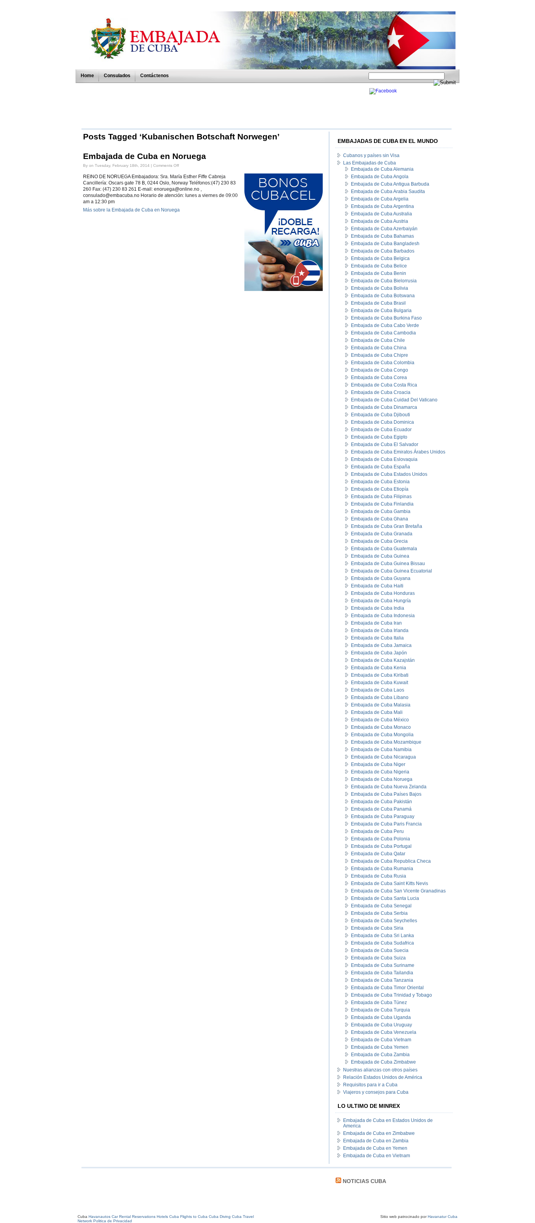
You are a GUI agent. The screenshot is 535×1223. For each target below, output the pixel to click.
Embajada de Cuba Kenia (378, 667)
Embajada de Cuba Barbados (382, 251)
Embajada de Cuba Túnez (379, 1002)
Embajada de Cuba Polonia (380, 839)
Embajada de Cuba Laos (377, 690)
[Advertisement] (223, 105)
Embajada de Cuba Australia (381, 214)
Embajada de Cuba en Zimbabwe (379, 1133)
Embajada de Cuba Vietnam (381, 1039)
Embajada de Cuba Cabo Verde (385, 325)
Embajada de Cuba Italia (377, 638)
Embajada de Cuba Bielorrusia (384, 281)
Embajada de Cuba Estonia (380, 481)
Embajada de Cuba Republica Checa (391, 861)
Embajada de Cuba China (379, 347)
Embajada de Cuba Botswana (383, 295)
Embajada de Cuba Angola (379, 176)
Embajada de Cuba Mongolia (382, 734)
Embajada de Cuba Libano (379, 697)
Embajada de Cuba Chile (378, 340)
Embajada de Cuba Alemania (382, 169)
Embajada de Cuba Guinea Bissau (388, 563)
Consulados (117, 75)
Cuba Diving (220, 1216)
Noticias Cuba (364, 1181)
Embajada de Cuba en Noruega (144, 156)
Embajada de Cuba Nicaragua (383, 757)
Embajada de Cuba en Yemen (375, 1148)
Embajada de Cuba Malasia (380, 705)
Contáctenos (154, 75)
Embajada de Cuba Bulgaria (381, 310)
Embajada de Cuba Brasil (378, 303)
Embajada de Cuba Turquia (380, 1010)
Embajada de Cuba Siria (377, 928)
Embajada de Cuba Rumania (382, 868)
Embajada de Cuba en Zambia (375, 1141)
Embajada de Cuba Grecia (379, 541)
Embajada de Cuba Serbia (379, 913)
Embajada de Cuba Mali (377, 712)
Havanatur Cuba (442, 1216)
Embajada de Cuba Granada (381, 534)
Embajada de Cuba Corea (379, 377)
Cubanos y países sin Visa (371, 155)
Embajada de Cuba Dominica (382, 422)
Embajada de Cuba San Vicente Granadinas (398, 891)
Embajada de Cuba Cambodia (383, 333)
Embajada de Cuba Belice (379, 266)
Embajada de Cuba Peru (377, 831)
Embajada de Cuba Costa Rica (384, 385)
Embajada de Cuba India (377, 608)
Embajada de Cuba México (380, 720)
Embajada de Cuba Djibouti (380, 414)
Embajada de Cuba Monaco (381, 727)
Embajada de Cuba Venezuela (383, 1032)
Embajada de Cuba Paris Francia (386, 824)
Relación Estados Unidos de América (382, 1077)
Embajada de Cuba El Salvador (384, 444)
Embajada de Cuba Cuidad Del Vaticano (394, 400)
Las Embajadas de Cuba (369, 163)
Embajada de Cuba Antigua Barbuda (390, 184)
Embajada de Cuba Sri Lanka (382, 935)
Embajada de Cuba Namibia (381, 749)
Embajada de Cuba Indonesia (383, 615)
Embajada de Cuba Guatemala (384, 548)
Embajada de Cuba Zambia (380, 1054)
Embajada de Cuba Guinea (380, 556)
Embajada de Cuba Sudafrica (382, 943)
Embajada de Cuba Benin (378, 273)
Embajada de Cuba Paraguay (382, 816)
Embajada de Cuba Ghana (379, 519)
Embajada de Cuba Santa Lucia (385, 898)
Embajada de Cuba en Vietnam (376, 1155)
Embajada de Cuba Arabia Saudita (388, 191)
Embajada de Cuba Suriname (382, 965)
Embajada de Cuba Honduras (383, 593)
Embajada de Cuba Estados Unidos (389, 474)
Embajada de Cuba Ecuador (381, 429)
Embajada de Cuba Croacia (380, 392)
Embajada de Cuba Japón (379, 653)
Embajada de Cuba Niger (378, 764)
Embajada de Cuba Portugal (381, 846)
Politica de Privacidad (112, 1221)
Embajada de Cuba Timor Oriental (387, 987)
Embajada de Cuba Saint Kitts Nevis (389, 883)
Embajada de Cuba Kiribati (379, 675)
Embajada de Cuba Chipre (379, 355)
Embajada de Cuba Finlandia (382, 504)
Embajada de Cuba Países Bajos (386, 794)
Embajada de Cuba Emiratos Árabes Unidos (398, 452)
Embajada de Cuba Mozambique (386, 742)
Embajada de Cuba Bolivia (379, 288)
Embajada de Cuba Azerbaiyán (384, 228)
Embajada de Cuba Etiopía (379, 489)
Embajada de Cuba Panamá (381, 809)
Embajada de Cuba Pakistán (381, 801)
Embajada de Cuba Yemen (379, 1047)
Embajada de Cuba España (380, 467)
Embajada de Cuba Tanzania (382, 980)
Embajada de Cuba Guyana (380, 578)
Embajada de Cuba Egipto (379, 437)
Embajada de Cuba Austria (379, 221)
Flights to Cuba (194, 1216)
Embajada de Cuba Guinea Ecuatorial (391, 571)
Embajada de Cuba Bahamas (382, 236)
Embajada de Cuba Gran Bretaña (386, 526)
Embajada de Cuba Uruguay (381, 1025)
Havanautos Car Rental (110, 1216)
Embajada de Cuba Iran (376, 623)
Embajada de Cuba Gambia (380, 511)
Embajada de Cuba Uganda (381, 1017)
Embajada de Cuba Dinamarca (384, 407)
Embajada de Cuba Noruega (381, 779)
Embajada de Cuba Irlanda (379, 630)
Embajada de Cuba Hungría (381, 600)
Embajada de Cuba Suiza (378, 958)
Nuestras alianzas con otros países (380, 1070)
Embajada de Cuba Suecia (379, 950)
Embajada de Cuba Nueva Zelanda (389, 786)
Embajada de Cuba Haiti (377, 586)
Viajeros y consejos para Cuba (375, 1092)
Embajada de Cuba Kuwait (379, 682)
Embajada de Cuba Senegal (381, 906)
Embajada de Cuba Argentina (382, 206)
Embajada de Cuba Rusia (378, 876)
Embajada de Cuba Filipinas (381, 496)
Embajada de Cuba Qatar (378, 853)
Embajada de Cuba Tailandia (382, 973)
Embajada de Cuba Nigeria (380, 772)
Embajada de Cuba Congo (379, 370)
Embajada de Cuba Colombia (382, 362)
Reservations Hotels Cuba (155, 1216)
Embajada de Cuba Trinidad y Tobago (391, 995)
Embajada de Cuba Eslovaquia (384, 459)
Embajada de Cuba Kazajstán (383, 660)
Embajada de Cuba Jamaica (381, 645)
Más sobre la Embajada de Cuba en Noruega (131, 210)
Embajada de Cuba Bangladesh (385, 243)
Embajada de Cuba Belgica (380, 258)
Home (87, 75)
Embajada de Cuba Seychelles (384, 920)
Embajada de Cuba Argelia (379, 199)
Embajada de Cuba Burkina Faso (386, 318)
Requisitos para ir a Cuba (370, 1085)
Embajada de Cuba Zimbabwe (383, 1062)
